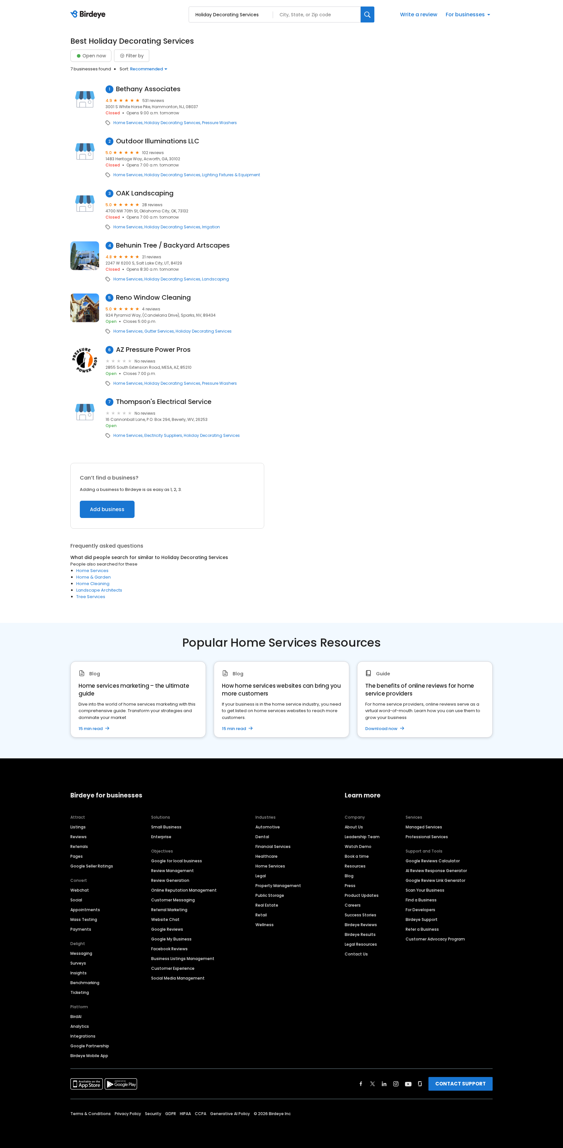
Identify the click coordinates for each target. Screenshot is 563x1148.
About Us (354, 827)
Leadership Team (362, 836)
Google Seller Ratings (91, 866)
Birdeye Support (422, 919)
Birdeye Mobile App (89, 1055)
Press (350, 885)
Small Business (166, 827)
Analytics (79, 1026)
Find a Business (421, 900)
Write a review (418, 14)
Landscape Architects (99, 590)
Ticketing (79, 992)
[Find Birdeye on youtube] (408, 1084)
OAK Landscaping (145, 193)
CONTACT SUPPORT (460, 1083)
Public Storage (269, 895)
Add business (107, 509)
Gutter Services (159, 331)
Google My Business (171, 939)
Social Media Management (178, 978)
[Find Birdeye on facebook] (361, 1084)
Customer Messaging (173, 900)
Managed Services (424, 827)
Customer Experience (173, 968)
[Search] (367, 14)
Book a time (357, 856)
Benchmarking (84, 982)
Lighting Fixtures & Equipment (231, 175)
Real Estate (266, 905)
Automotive (267, 827)
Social (76, 900)
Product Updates (362, 895)
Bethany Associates (148, 89)
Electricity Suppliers (163, 435)
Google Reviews (167, 929)
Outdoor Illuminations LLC (157, 141)
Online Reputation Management (184, 890)
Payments (80, 929)
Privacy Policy (128, 1113)
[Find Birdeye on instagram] (395, 1084)
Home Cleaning (92, 584)
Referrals (79, 846)
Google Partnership (89, 1046)
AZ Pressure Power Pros (153, 350)
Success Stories (360, 915)
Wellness (264, 924)
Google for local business (176, 861)
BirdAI (75, 1016)
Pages (76, 856)
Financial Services (273, 846)
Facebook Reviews (169, 949)
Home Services (128, 122)
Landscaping (215, 279)
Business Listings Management (182, 958)
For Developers (420, 909)
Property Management (278, 885)
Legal (260, 876)
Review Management (172, 870)
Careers (353, 905)
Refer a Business (422, 929)
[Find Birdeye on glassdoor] (420, 1084)
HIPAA (185, 1113)
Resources (355, 866)
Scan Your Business (425, 890)
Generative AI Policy (230, 1113)
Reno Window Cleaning (153, 298)
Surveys (78, 963)
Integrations (82, 1036)
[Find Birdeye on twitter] (372, 1084)
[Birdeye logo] (89, 14)
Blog (349, 876)
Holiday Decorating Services (172, 122)
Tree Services (90, 597)
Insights (78, 973)
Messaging (81, 953)
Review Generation (170, 880)
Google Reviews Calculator (433, 861)
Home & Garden (93, 577)
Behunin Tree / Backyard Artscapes (173, 245)
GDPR (170, 1113)
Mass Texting (83, 919)
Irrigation (211, 227)
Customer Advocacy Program (435, 939)
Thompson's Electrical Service (163, 402)
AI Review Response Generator (436, 870)
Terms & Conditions (90, 1113)
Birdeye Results (360, 934)
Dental (262, 836)
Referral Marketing (169, 909)
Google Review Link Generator (435, 880)
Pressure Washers (219, 122)
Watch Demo (358, 846)
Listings (78, 827)
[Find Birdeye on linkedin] (384, 1084)
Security (153, 1113)
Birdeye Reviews (361, 924)
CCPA (200, 1113)
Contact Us (356, 954)
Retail (261, 915)
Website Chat (165, 919)
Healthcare (266, 856)
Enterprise (161, 836)
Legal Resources (361, 944)
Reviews (78, 836)
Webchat (79, 890)
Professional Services (427, 836)
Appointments (85, 909)
